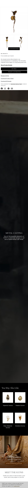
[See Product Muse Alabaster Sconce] (8, 418)
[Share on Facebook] (2, 88)
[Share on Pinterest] (8, 88)
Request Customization (14, 71)
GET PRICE (14, 68)
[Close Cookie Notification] (26, 483)
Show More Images (14, 48)
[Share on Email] (12, 88)
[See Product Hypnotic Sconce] (8, 397)
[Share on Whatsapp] (5, 88)
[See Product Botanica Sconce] (20, 418)
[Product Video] (14, 452)
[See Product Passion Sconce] (20, 397)
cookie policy (17, 486)
